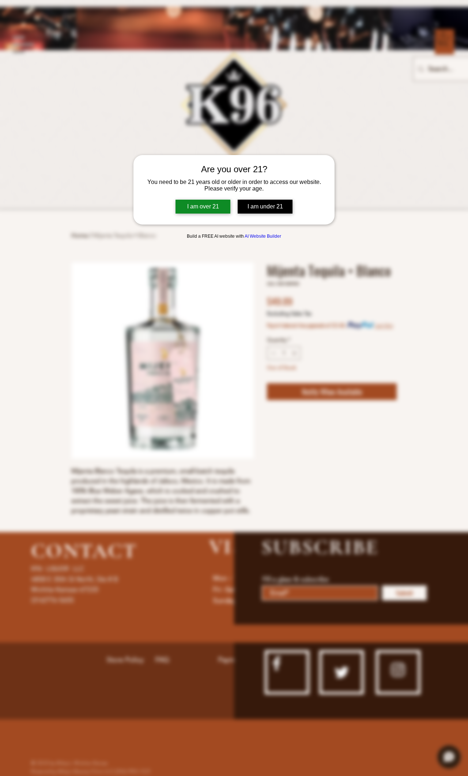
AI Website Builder (263, 236)
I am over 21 (203, 206)
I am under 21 (265, 206)
